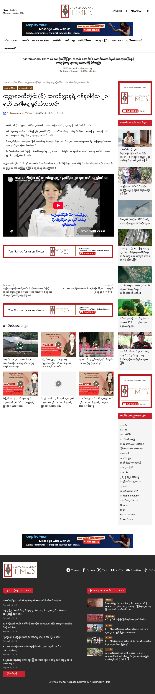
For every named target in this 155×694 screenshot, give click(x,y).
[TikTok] (145, 570)
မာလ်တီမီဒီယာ (17, 82)
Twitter (105, 570)
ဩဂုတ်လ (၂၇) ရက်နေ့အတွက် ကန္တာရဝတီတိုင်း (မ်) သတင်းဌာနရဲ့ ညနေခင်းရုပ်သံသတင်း (18, 402)
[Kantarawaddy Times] (5, 113)
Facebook (91, 570)
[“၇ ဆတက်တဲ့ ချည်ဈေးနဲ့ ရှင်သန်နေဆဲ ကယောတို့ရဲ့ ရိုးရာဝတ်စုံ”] (96, 344)
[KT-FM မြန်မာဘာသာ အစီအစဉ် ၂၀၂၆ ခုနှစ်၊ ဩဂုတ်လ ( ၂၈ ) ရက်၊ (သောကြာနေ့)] (95, 640)
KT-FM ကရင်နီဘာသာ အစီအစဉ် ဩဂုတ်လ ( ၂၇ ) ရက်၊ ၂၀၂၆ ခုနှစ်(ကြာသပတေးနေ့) (126, 631)
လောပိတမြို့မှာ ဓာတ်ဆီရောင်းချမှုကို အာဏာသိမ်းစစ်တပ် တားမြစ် (32, 600)
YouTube (120, 570)
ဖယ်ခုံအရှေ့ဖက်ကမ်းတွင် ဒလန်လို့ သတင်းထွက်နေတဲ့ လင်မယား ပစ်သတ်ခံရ (135, 289)
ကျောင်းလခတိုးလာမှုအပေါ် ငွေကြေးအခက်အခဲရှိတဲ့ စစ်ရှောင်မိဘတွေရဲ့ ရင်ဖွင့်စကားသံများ (19, 363)
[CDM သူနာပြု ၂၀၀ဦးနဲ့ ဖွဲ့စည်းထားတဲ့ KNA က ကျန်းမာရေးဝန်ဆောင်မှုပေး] (135, 307)
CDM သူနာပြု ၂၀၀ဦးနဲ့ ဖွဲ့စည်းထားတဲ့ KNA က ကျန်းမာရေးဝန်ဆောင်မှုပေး (134, 322)
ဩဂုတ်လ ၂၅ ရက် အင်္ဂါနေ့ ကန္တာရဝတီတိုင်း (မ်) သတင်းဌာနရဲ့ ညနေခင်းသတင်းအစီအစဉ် (96, 402)
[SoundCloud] (128, 570)
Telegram (75, 570)
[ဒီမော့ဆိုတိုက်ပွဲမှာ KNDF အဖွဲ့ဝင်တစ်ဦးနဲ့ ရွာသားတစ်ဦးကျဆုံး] (135, 208)
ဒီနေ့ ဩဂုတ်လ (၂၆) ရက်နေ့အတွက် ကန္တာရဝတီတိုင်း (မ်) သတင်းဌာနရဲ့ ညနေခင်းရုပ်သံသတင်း (57, 402)
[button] (148, 11)
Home (6, 82)
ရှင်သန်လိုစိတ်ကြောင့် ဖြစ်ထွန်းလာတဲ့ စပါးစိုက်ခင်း (126, 619)
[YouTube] (112, 570)
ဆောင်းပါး (110, 616)
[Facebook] (84, 570)
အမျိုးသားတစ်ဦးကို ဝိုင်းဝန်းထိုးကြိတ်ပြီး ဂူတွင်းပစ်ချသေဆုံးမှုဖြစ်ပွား (135, 190)
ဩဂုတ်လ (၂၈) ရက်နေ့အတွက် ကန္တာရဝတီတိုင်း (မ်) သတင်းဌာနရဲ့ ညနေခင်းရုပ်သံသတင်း (56, 363)
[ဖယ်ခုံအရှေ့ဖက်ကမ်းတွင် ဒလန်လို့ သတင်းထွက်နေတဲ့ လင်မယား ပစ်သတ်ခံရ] (135, 274)
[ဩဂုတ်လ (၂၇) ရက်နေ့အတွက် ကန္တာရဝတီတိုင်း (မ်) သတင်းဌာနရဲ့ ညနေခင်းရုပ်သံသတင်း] (20, 384)
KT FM (109, 625)
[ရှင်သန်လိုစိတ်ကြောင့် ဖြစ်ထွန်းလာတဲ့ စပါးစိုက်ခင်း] (95, 618)
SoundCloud (136, 570)
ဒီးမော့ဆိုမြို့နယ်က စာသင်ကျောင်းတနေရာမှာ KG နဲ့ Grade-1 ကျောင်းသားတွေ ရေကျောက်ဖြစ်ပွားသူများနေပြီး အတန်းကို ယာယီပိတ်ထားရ (128, 606)
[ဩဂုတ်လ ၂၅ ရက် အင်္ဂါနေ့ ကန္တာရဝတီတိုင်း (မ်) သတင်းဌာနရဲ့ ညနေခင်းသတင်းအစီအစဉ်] (96, 384)
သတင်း (109, 600)
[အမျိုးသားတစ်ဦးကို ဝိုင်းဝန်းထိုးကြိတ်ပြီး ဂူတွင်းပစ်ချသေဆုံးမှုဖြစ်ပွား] (135, 175)
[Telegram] (68, 570)
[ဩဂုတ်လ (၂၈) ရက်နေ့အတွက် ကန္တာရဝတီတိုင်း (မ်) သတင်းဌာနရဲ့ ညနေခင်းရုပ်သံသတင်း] (58, 344)
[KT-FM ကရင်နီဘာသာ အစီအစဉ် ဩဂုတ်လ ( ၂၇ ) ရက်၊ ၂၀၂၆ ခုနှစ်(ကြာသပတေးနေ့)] (95, 628)
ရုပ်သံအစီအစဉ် (25, 88)
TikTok (152, 570)
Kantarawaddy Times (21, 113)
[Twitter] (99, 570)
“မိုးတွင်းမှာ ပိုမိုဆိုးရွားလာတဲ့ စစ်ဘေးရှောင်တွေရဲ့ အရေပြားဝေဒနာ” (32, 637)
